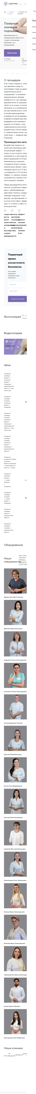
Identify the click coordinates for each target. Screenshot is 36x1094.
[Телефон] (20, 4)
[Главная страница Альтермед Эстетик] (11, 4)
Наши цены (12, 53)
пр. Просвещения (9, 1055)
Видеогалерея (17, 73)
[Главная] (5, 12)
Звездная (19, 1055)
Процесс (25, 318)
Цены (22, 73)
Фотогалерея (12, 73)
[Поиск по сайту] (25, 4)
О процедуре (7, 73)
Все (23, 315)
